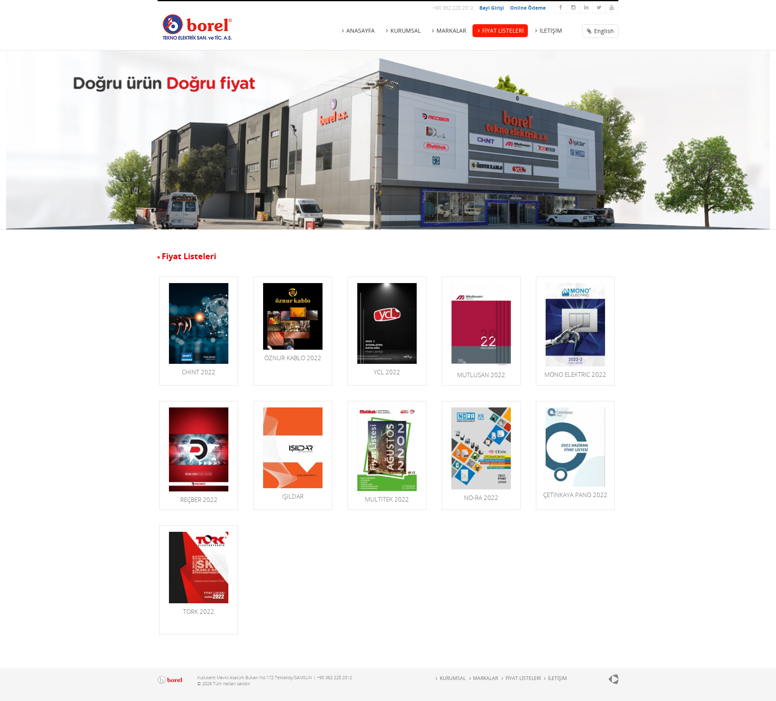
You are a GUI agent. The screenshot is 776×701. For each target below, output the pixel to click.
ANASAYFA (360, 30)
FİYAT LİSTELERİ (503, 30)
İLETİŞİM (551, 30)
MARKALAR (451, 30)
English (603, 31)
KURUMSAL (405, 30)
